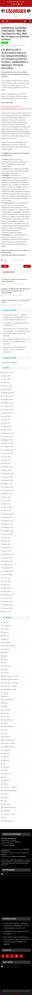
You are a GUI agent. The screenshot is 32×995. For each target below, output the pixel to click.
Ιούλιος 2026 (7, 376)
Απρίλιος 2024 (7, 467)
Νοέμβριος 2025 (7, 403)
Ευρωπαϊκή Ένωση (8, 720)
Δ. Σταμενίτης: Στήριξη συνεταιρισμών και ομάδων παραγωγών (14, 280)
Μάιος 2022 (6, 544)
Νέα (4, 763)
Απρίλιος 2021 (7, 588)
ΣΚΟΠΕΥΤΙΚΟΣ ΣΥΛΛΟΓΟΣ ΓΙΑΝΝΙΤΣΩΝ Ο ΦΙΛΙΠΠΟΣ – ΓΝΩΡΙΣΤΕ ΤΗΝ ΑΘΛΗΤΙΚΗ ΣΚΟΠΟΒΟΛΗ (14, 350)
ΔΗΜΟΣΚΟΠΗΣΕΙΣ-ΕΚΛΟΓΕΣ (11, 679)
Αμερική (5, 639)
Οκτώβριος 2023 (8, 487)
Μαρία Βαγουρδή (20, 45)
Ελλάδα (5, 706)
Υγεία (4, 817)
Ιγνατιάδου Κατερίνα (17, 260)
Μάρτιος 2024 (7, 470)
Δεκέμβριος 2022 (8, 521)
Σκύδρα (5, 797)
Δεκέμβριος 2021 (8, 561)
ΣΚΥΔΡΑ (5, 262)
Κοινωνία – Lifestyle (9, 743)
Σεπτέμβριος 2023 (8, 490)
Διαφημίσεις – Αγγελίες (10, 686)
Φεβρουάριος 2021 (8, 595)
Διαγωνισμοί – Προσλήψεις (11, 683)
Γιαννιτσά (6, 672)
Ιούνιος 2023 (6, 500)
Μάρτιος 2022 (7, 551)
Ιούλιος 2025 (7, 416)
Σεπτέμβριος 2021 (8, 571)
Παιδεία (5, 770)
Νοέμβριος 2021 (7, 564)
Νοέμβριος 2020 (7, 605)
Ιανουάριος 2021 (8, 598)
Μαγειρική (6, 753)
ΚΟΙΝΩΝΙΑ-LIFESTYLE (9, 747)
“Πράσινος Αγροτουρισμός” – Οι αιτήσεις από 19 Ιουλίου (15, 301)
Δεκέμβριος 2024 (8, 440)
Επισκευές (6, 713)
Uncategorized (7, 625)
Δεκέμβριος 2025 (8, 399)
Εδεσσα (5, 703)
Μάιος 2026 (6, 382)
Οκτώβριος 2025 (8, 406)
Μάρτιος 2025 (7, 430)
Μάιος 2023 (6, 504)
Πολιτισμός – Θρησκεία (10, 787)
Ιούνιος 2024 (6, 460)
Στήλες (5, 801)
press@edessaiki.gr (9, 843)
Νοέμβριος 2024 (7, 443)
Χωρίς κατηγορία (8, 821)
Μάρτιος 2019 (7, 611)
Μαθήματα (6, 757)
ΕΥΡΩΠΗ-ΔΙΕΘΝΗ (8, 726)
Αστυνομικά (6, 666)
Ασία (4, 662)
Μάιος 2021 (6, 584)
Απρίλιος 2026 (7, 386)
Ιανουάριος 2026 (8, 396)
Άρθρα (5, 656)
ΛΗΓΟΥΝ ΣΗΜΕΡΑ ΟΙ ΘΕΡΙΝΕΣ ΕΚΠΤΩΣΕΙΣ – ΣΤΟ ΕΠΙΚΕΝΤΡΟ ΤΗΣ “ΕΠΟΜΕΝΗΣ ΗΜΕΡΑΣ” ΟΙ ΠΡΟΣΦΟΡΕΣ (16, 342)
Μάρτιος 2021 (7, 591)
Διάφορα (5, 693)
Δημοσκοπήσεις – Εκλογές (11, 676)
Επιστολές (6, 716)
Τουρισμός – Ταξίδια (9, 814)
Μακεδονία (6, 760)
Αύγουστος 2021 (8, 574)
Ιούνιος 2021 (6, 581)
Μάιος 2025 (6, 423)
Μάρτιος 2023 (7, 510)
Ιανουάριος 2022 (8, 558)
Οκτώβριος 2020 (8, 608)
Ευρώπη (5, 723)
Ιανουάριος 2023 (8, 517)
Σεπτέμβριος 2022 (8, 531)
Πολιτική (5, 784)
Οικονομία (6, 767)
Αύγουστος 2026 (8, 372)
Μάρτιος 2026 (7, 389)
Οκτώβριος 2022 (8, 527)
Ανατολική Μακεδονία (9, 646)
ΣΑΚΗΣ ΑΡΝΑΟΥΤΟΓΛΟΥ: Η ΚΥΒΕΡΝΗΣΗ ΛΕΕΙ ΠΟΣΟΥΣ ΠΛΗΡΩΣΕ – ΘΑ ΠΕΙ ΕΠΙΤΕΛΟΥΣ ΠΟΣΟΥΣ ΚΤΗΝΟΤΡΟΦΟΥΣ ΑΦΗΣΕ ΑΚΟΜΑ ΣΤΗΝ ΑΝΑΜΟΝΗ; (17, 332)
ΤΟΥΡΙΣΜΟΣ (6, 811)
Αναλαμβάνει (7, 642)
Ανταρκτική (6, 649)
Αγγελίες (5, 629)
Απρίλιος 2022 (7, 547)
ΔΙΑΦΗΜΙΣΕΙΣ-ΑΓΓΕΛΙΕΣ (9, 689)
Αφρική (5, 669)
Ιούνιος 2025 (6, 419)
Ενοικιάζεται (7, 710)
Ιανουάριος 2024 (8, 477)
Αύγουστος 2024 (8, 453)
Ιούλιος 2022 (7, 537)
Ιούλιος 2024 (7, 456)
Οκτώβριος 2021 (8, 568)
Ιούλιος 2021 (7, 578)
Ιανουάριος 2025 (8, 436)
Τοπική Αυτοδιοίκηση (9, 807)
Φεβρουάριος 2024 (8, 473)
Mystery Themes (16, 993)
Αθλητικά (6, 635)
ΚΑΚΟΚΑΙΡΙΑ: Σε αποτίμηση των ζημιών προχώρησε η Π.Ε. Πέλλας (6, 266)
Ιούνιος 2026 (6, 379)
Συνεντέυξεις (7, 804)
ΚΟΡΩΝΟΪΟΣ (6, 750)
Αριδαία (5, 659)
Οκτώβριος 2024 (8, 446)
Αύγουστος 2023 (8, 494)
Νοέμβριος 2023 (7, 483)
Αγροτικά (4, 42)
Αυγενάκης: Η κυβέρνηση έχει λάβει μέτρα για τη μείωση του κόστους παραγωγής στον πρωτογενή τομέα (16, 290)
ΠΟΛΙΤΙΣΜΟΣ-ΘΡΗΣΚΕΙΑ (10, 790)
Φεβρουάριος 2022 (8, 554)
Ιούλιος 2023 (7, 497)
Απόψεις (5, 652)
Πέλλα (5, 777)
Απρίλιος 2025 (7, 426)
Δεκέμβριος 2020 (8, 601)
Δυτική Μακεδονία (8, 699)
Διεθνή (5, 696)
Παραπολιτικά (7, 774)
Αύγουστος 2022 (8, 534)
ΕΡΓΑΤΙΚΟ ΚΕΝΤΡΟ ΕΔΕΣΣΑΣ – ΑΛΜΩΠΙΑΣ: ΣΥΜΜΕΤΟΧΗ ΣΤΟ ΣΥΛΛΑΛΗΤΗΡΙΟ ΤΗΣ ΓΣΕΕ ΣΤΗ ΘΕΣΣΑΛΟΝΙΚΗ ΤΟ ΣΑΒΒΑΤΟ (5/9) (15, 317)
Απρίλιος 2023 (7, 507)
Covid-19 (5, 622)
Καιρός (5, 733)
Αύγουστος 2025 (8, 413)
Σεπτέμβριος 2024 (8, 450)
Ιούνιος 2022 (6, 541)
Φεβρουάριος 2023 (8, 514)
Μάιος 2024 (6, 463)
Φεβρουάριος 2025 (8, 433)
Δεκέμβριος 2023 (8, 480)
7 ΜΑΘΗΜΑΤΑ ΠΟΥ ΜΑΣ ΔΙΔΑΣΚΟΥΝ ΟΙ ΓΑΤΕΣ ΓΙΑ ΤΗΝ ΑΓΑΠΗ (16, 324)
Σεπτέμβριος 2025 (8, 409)
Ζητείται (5, 730)
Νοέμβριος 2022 (7, 524)
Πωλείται (6, 794)
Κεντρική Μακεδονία (9, 740)
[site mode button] (26, 21)
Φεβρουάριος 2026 (8, 392)
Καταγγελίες (6, 736)
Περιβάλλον (6, 780)
